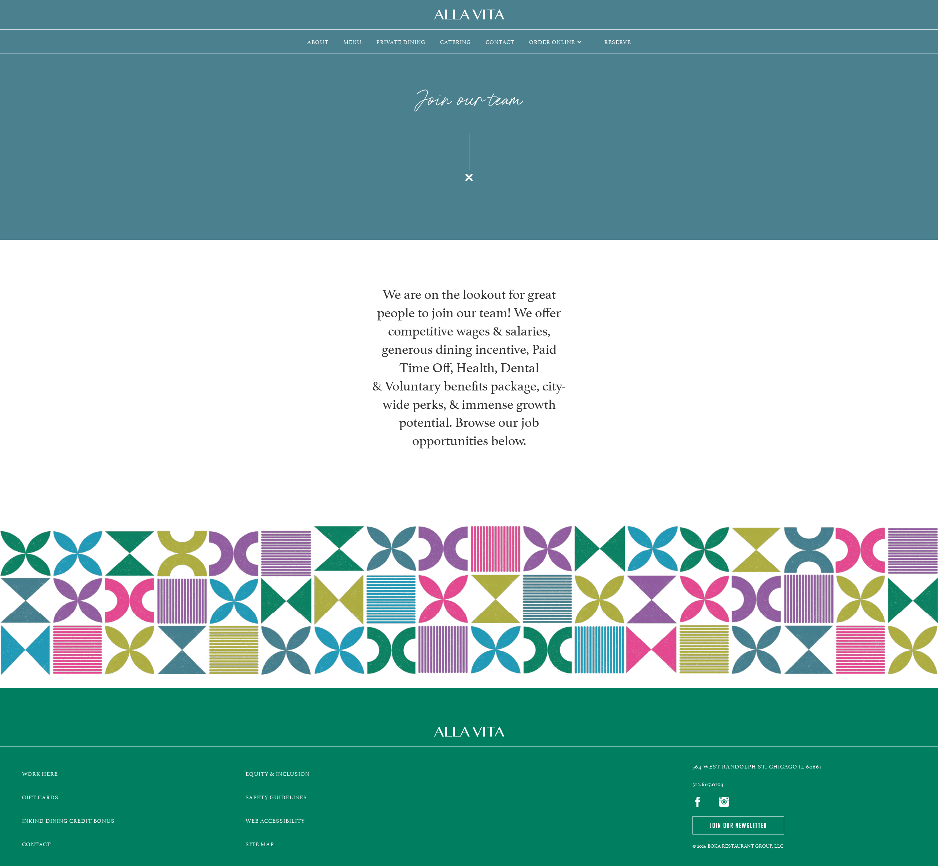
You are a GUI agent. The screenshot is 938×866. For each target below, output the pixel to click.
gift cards (40, 796)
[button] (559, 41)
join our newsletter (738, 825)
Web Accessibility (275, 820)
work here (40, 773)
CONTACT (36, 843)
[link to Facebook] (700, 803)
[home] (469, 14)
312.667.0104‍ (708, 783)
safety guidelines (276, 796)
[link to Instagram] (726, 803)
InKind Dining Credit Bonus (70, 820)
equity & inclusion (277, 773)
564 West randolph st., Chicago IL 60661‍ (757, 766)
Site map (259, 843)
